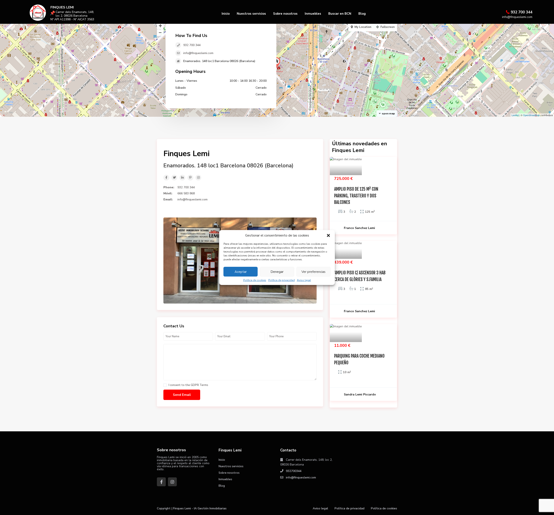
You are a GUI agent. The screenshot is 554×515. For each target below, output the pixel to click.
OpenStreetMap (531, 115)
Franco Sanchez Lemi (359, 228)
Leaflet (515, 115)
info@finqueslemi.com (198, 53)
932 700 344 (521, 12)
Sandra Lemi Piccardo (360, 394)
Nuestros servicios (251, 13)
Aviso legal (304, 280)
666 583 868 (186, 193)
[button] (328, 235)
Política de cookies (254, 280)
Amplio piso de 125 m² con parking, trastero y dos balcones (356, 195)
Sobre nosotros (285, 13)
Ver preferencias (313, 272)
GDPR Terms (199, 385)
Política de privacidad (281, 280)
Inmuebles (313, 13)
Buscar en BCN (339, 13)
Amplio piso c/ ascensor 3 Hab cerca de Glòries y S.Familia (359, 276)
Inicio (226, 13)
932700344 (293, 471)
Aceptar (241, 272)
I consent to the (188, 385)
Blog (362, 13)
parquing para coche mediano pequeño (359, 359)
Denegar (277, 272)
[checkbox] (165, 385)
